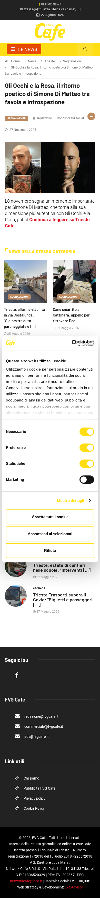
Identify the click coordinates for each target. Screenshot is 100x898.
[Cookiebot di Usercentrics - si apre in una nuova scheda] (72, 343)
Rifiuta (50, 550)
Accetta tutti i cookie (50, 517)
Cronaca (39, 588)
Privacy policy (34, 798)
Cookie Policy (34, 808)
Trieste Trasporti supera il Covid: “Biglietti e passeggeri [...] (63, 599)
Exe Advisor (74, 887)
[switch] (86, 447)
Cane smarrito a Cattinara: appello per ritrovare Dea (71, 315)
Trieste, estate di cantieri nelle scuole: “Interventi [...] (62, 567)
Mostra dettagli (70, 500)
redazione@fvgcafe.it (41, 716)
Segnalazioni (16, 118)
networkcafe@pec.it (26, 881)
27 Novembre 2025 (22, 130)
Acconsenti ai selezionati (50, 534)
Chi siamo (31, 778)
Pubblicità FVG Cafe (39, 788)
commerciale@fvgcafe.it (43, 726)
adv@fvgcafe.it (36, 736)
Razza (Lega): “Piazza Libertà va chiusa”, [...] (50, 9)
